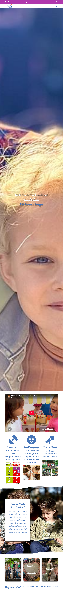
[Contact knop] (56, 2)
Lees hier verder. (32, 462)
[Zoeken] (54, 2)
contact (51, 586)
